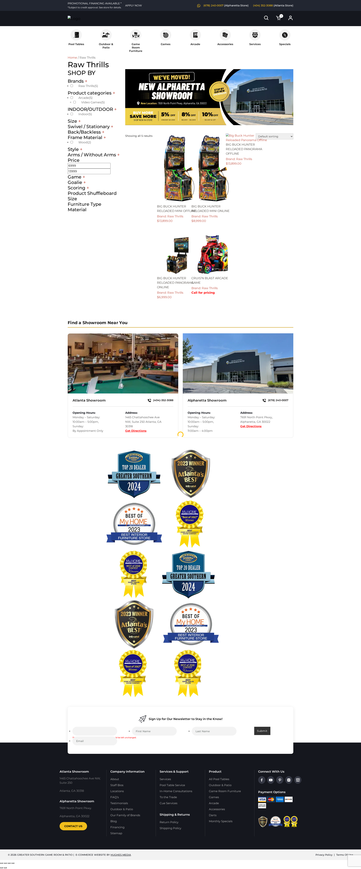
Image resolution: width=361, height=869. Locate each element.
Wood (84, 142)
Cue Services (168, 803)
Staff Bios (116, 785)
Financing (117, 827)
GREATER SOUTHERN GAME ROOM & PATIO (45, 854)
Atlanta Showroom (89, 400)
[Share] (9, 863)
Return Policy (169, 822)
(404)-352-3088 (162, 400)
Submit (262, 731)
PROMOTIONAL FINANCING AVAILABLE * (94, 5)
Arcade (195, 44)
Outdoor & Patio (106, 45)
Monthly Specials (220, 821)
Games (165, 44)
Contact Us (73, 826)
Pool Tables (76, 44)
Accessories (225, 44)
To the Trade (168, 797)
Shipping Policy (170, 828)
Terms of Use (344, 854)
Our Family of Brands (125, 815)
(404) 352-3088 (263, 5)
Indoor (85, 114)
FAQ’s (114, 797)
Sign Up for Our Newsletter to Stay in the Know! (185, 719)
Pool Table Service (172, 785)
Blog (113, 821)
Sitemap (116, 833)
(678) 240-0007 (213, 5)
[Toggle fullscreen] (5, 863)
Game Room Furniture (225, 791)
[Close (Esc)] (12, 863)
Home (72, 57)
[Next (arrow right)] (5, 867)
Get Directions (135, 431)
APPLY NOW (133, 5)
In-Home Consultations (176, 791)
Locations (117, 791)
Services (255, 44)
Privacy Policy (323, 854)
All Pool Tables (219, 779)
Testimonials (119, 803)
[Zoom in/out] (1, 863)
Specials (284, 44)
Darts (212, 815)
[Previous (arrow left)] (1, 867)
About (114, 779)
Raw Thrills (88, 86)
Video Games (93, 102)
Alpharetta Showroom (207, 400)
